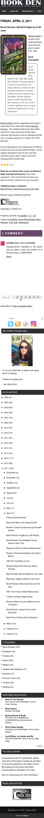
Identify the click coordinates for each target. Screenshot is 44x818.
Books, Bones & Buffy (15, 715)
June (8, 503)
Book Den (11, 810)
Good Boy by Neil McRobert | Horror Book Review (22, 730)
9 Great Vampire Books (16, 517)
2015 (6, 448)
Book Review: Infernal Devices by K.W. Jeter (19, 189)
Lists (40, 11)
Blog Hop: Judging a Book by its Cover (23, 578)
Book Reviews (9, 646)
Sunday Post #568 (12, 711)
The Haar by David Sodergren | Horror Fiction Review (20, 702)
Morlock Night (34, 36)
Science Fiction (9, 678)
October (10, 482)
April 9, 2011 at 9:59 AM (24, 242)
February (10, 628)
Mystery (6, 664)
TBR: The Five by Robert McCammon (22, 591)
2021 (6, 417)
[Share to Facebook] (34, 216)
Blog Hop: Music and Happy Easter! (21, 522)
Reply (8, 256)
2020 (6, 422)
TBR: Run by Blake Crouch (18, 561)
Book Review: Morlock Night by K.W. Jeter (24, 573)
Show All (40, 746)
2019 (6, 427)
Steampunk (24, 222)
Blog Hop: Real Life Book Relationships (23, 548)
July (8, 497)
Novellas (6, 673)
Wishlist (6, 687)
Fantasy (6, 655)
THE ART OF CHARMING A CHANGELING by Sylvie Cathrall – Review (19, 720)
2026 (6, 397)
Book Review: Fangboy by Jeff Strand (22, 535)
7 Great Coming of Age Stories (19, 596)
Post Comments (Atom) (22, 306)
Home (4, 11)
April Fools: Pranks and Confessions (22, 617)
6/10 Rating (12, 219)
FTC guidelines (25, 758)
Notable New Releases (13, 669)
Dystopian (7, 651)
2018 (6, 432)
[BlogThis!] (30, 216)
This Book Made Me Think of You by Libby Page (22, 739)
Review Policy (27, 11)
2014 (6, 453)
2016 (6, 442)
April (8, 513)
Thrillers (6, 682)
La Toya (10, 242)
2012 (6, 463)
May (8, 508)
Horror (5, 660)
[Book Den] (22, 799)
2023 (6, 407)
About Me (14, 11)
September (11, 487)
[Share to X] (32, 216)
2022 (6, 412)
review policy (14, 774)
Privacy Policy (31, 810)
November (11, 477)
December (11, 472)
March (9, 623)
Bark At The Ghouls (14, 699)
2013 (6, 458)
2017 (6, 437)
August (9, 492)
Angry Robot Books (26, 219)
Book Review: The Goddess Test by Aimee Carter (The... (21, 542)
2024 (6, 402)
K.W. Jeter (13, 222)
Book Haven (11, 708)
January (10, 633)
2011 (6, 468)
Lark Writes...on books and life (19, 736)
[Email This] (28, 216)
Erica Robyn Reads (14, 727)
